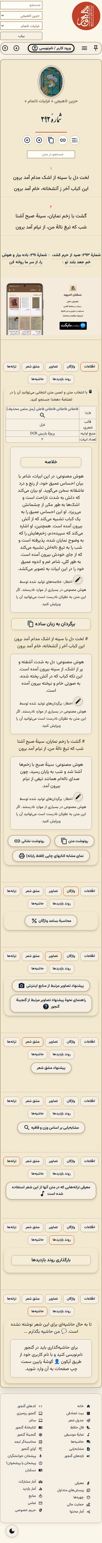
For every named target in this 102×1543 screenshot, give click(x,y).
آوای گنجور (29, 1449)
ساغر (33, 1420)
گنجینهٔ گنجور (27, 1435)
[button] (95, 48)
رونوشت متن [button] (77, 841)
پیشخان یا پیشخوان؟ (21, 1463)
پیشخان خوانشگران (22, 1456)
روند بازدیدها (62, 379)
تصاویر (53, 367)
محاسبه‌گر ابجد (25, 1442)
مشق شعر (33, 367)
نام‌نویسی (74, 1354)
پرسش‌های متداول (71, 1490)
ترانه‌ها (11, 367)
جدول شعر (76, 1420)
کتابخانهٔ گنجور (26, 1427)
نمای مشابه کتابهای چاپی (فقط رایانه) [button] (54, 856)
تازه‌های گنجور (74, 1456)
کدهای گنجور (27, 1406)
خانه (81, 1406)
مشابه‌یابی (77, 1449)
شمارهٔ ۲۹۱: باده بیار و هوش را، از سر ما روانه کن (24, 259)
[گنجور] (86, 16)
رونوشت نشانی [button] (32, 841)
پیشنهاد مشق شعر (51, 1068)
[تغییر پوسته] (12, 1531)
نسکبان (31, 1470)
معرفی (80, 1483)
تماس (32, 1503)
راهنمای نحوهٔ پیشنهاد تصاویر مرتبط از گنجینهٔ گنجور (51, 1003)
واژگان (71, 367)
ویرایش (55, 604)
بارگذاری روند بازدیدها (51, 1260)
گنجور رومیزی (27, 1413)
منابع (33, 1496)
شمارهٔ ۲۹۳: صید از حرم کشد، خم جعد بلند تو (76, 259)
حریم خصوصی (26, 1510)
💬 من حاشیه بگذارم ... (45, 1331)
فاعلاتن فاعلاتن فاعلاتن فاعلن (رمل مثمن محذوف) (42, 409)
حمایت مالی (76, 1504)
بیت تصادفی (75, 1413)
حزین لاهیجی (66, 101)
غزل (42, 425)
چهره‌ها (79, 1497)
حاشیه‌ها (37, 379)
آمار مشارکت (27, 1482)
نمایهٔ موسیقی (74, 1435)
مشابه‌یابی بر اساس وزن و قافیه (54, 1128)
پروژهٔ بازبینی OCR (42, 433)
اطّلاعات (89, 367)
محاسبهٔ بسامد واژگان (54, 921)
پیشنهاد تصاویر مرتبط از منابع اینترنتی (55, 986)
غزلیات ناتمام (39, 101)
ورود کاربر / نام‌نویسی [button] (54, 48)
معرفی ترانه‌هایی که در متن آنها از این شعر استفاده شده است (51, 1190)
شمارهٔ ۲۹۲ (51, 118)
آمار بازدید (30, 1489)
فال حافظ (77, 1427)
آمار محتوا (77, 1512)
